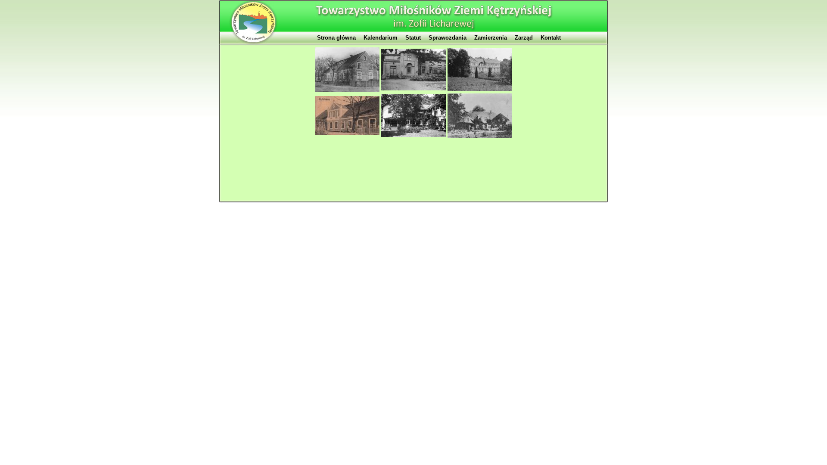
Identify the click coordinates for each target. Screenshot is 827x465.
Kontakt (551, 37)
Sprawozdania (447, 37)
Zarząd (524, 37)
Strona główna (336, 37)
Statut (413, 37)
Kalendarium (381, 37)
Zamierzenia (490, 37)
